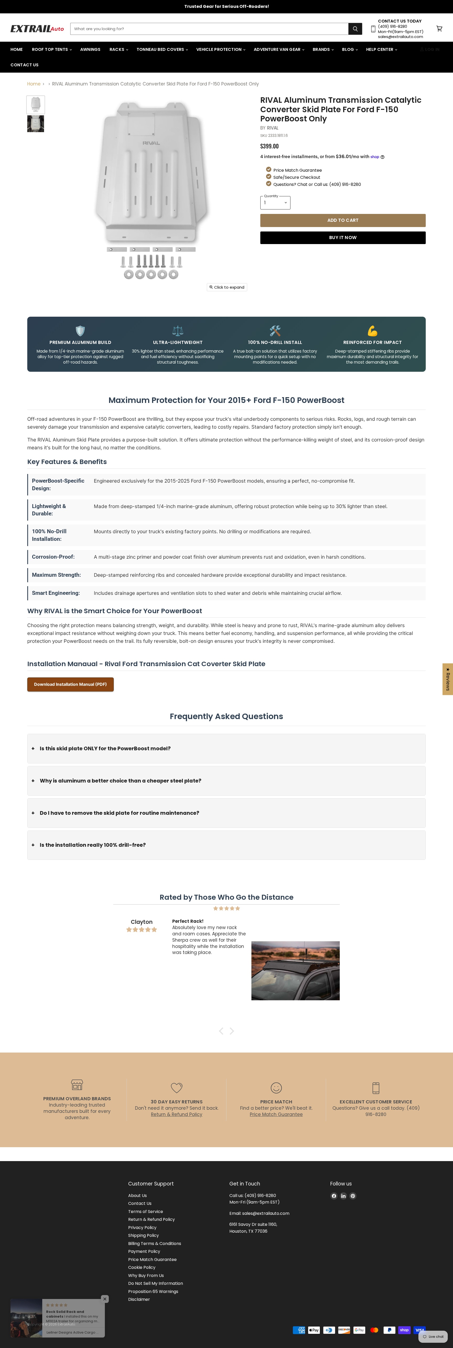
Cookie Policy (141, 1267)
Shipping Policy (143, 1235)
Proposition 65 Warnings (153, 1291)
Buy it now (343, 237)
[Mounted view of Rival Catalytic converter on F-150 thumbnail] (36, 124)
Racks (117, 49)
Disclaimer (139, 1299)
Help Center (380, 49)
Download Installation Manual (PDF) (70, 684)
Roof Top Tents (50, 49)
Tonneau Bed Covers (161, 49)
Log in (431, 49)
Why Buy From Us (146, 1275)
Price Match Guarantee (152, 1260)
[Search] (355, 29)
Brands (322, 49)
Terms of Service (145, 1212)
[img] (226, 908)
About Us (137, 1196)
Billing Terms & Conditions (154, 1244)
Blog (348, 49)
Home (16, 49)
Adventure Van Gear (277, 49)
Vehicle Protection (219, 49)
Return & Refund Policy (151, 1219)
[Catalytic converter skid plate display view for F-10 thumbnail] (36, 105)
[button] (222, 1031)
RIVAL (273, 128)
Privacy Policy (142, 1228)
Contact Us (24, 65)
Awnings (90, 49)
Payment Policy (144, 1251)
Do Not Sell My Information (155, 1283)
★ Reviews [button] (448, 679)
